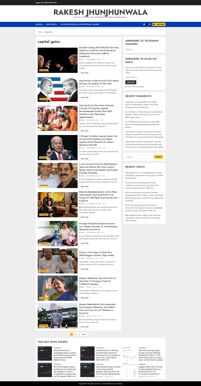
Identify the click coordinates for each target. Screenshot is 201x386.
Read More (84, 73)
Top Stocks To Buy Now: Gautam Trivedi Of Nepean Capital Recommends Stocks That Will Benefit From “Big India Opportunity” (96, 111)
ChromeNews (107, 383)
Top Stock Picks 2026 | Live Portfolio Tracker (79, 24)
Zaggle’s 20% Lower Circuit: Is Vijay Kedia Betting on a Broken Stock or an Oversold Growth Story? (151, 370)
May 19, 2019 (92, 316)
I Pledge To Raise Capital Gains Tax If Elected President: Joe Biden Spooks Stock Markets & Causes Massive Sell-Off (98, 140)
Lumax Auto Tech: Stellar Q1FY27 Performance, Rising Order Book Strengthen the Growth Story (141, 104)
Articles (39, 24)
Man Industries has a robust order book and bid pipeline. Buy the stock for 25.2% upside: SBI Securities (143, 218)
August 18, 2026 (145, 377)
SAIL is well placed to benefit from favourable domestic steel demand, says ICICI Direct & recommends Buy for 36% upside (144, 134)
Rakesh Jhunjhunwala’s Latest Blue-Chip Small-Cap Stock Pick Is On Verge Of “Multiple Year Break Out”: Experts (99, 196)
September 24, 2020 (94, 148)
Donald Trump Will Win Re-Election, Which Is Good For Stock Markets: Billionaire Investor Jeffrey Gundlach (99, 52)
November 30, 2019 (94, 204)
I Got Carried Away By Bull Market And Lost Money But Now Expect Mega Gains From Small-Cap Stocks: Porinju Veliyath (98, 168)
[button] (149, 24)
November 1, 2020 (94, 59)
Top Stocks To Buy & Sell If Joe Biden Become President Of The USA (99, 82)
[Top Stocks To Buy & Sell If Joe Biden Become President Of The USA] (58, 89)
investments (44, 70)
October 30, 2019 (94, 232)
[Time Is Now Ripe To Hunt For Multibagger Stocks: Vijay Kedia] (58, 260)
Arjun (83, 59)
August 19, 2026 (103, 377)
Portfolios (51, 24)
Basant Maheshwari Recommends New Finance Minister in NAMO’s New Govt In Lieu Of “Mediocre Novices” (97, 309)
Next (84, 334)
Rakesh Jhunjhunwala (100, 12)
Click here (128, 49)
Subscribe (160, 24)
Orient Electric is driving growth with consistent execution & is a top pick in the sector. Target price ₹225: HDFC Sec (141, 185)
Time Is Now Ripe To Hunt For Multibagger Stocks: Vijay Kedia (96, 254)
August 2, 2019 (93, 258)
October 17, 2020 (93, 87)
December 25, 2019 (94, 176)
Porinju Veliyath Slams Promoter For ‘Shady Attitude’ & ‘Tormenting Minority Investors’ (98, 226)
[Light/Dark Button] (145, 24)
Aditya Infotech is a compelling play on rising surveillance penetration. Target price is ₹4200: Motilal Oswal (144, 175)
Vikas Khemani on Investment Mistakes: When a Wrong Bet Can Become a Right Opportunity (143, 114)
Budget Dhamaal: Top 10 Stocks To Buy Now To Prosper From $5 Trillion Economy (97, 281)
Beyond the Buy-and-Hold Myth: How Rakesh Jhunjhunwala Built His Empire (142, 124)
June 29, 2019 (92, 287)
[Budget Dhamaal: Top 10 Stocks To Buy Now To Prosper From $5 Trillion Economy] (58, 288)
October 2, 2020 (93, 120)
